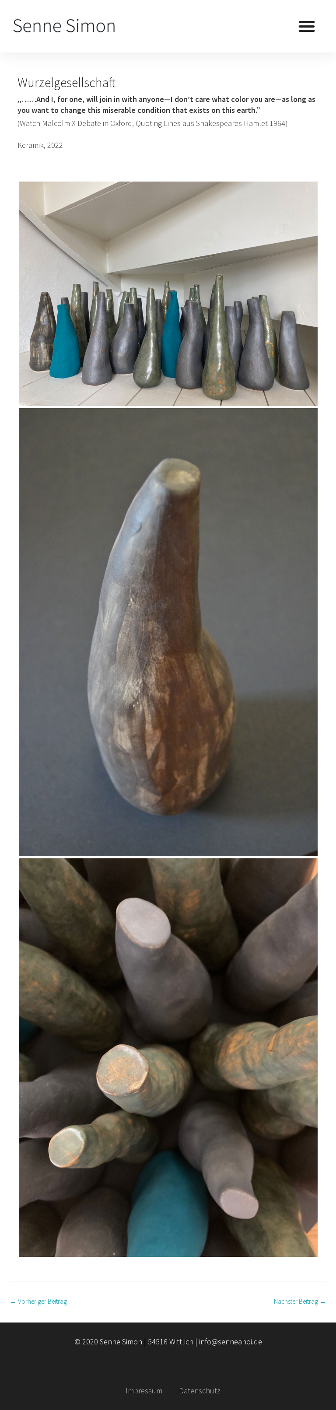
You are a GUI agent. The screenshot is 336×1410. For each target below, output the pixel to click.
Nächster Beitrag (300, 1301)
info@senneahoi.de (230, 1342)
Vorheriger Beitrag (38, 1301)
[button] (307, 26)
